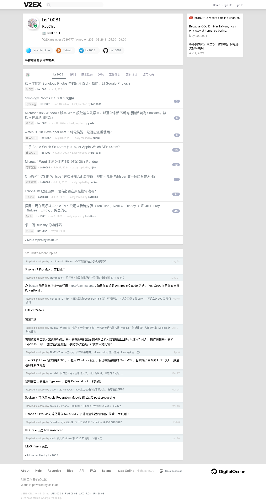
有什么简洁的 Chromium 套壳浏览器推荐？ (99, 422)
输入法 (29, 123)
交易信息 (131, 74)
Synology (31, 104)
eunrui (96, 138)
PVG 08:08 (71, 493)
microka (54, 406)
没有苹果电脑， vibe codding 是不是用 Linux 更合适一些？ (109, 352)
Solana (107, 470)
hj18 (93, 167)
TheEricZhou (57, 352)
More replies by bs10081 (43, 455)
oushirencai (56, 261)
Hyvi (52, 438)
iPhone (30, 197)
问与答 (29, 89)
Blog (70, 470)
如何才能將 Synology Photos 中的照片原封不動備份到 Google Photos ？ (78, 83)
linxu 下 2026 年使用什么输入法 (84, 438)
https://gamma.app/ (81, 285)
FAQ (93, 470)
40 (176, 211)
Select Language (172, 470)
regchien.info (40, 50)
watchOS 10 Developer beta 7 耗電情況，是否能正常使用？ (69, 132)
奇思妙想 (31, 182)
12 (176, 164)
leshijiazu (90, 216)
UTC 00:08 (57, 493)
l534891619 (56, 298)
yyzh (91, 123)
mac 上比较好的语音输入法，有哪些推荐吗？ (100, 389)
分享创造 (31, 167)
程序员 (70, 277)
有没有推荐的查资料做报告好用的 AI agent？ (101, 277)
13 (176, 150)
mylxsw (54, 327)
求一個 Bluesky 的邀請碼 (43, 224)
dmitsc (94, 182)
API (81, 470)
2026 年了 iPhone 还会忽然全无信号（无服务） (97, 406)
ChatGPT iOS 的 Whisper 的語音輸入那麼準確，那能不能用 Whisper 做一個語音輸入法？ (91, 176)
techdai (54, 373)
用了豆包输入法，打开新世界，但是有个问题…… (97, 373)
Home (216, 5)
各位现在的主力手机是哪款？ (91, 261)
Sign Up (227, 5)
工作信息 (115, 74)
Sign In (239, 5)
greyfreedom (57, 277)
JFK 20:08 (98, 493)
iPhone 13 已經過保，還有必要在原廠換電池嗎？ (61, 191)
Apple (29, 216)
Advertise (54, 470)
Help (38, 470)
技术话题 (87, 74)
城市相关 (148, 74)
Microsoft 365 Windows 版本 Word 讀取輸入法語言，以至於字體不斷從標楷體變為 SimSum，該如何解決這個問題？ (95, 115)
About (25, 470)
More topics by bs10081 (43, 240)
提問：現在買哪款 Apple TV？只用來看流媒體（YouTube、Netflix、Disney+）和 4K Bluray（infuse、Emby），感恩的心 (92, 207)
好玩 (101, 74)
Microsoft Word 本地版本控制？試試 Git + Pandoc (61, 161)
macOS (68, 389)
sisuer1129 (56, 389)
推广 (67, 298)
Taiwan (66, 50)
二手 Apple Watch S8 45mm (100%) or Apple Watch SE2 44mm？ (73, 146)
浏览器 (69, 422)
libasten (33, 285)
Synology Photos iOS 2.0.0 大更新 (50, 98)
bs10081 (90, 50)
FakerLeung (56, 422)
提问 (73, 74)
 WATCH (31, 138)
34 (176, 194)
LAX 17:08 (85, 493)
